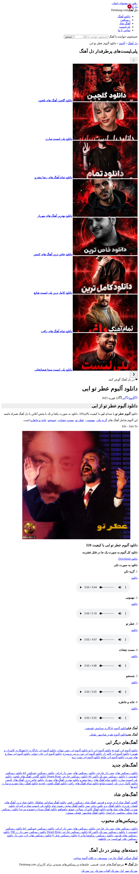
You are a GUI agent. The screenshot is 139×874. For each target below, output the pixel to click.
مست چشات (66, 420)
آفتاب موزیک (102, 870)
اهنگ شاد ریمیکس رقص (81, 802)
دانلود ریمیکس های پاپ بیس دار (33, 835)
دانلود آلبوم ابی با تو (100, 750)
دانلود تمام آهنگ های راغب (83, 783)
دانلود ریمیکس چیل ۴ (64, 835)
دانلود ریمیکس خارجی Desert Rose (67, 776)
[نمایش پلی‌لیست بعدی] (134, 374)
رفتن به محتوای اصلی (125, 3)
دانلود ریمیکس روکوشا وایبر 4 (95, 835)
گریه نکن (101, 420)
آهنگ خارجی (115, 858)
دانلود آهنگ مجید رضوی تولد (67, 805)
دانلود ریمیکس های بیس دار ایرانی (75, 773)
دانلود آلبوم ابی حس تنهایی (72, 750)
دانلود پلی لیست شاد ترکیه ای (33, 805)
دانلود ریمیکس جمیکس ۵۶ (38, 773)
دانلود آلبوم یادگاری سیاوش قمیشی (106, 728)
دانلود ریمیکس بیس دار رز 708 (28, 832)
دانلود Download (128, 558)
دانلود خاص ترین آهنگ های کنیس (24, 779)
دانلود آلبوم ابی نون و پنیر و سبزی (82, 753)
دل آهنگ (133, 43)
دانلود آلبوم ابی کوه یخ (125, 750)
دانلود (134, 577)
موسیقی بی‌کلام (97, 858)
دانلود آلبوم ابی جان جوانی (46, 753)
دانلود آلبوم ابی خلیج (112, 757)
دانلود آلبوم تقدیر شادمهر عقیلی (108, 734)
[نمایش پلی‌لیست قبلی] (134, 60)
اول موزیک (117, 870)
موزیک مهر (131, 870)
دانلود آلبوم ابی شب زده (86, 757)
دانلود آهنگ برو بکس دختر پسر (103, 805)
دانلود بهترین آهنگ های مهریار (62, 779)
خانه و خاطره (38, 420)
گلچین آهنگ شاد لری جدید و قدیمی (117, 802)
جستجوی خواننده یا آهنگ (123, 36)
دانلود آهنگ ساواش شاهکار (50, 802)
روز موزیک (87, 870)
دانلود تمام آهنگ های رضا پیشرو (98, 779)
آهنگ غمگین (130, 858)
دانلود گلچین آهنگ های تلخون (29, 776)
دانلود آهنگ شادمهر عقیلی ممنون (85, 812)
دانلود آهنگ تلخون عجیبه (53, 783)
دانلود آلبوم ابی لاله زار (116, 753)
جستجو (68, 36)
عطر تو (79, 420)
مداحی (77, 858)
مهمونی (90, 420)
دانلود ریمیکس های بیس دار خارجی (117, 773)
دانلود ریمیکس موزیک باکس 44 (106, 776)
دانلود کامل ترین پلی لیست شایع (118, 783)
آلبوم (122, 43)
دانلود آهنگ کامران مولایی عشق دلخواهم (82, 809)
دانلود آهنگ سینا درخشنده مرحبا (38, 809)
